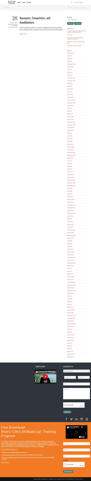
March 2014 (70, 307)
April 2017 (69, 218)
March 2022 (70, 94)
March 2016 (70, 249)
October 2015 (70, 260)
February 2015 (70, 276)
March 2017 (70, 221)
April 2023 (69, 86)
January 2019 (70, 177)
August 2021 (70, 105)
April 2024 (69, 75)
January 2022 (70, 97)
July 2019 (69, 160)
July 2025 (69, 56)
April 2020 (69, 141)
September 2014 (71, 290)
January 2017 (70, 227)
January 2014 (70, 312)
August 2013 (70, 326)
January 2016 (70, 254)
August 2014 (70, 293)
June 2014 (69, 299)
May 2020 (69, 138)
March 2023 (70, 89)
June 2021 (69, 108)
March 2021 (70, 114)
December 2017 (71, 205)
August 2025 (70, 53)
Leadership (14, 25)
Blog (24, 2)
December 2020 (71, 122)
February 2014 (70, 310)
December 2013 (71, 315)
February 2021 (70, 116)
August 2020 (70, 130)
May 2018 (69, 191)
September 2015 (71, 263)
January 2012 (70, 357)
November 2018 (71, 183)
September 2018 (71, 185)
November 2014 (71, 285)
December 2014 (71, 282)
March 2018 (70, 196)
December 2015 (71, 257)
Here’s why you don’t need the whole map (76, 42)
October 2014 (70, 288)
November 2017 (71, 207)
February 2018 (70, 199)
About (19, 2)
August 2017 (70, 216)
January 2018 (70, 202)
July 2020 (69, 133)
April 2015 (69, 271)
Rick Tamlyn (75, 7)
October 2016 (70, 232)
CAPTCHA (65, 460)
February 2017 (70, 224)
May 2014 (69, 301)
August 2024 (70, 67)
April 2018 (69, 194)
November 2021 (71, 100)
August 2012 (70, 340)
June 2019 (69, 163)
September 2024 (71, 64)
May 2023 (69, 83)
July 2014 (69, 296)
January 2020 (70, 149)
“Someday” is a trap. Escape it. (74, 45)
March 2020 (70, 144)
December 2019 (71, 152)
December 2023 (71, 78)
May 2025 (69, 61)
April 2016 (69, 246)
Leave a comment (13, 27)
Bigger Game (11, 24)
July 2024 (69, 69)
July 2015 (69, 268)
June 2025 (69, 58)
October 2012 (70, 337)
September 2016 (71, 235)
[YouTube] (82, 2)
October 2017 (70, 210)
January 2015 (70, 279)
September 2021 (71, 102)
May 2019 (69, 166)
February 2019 (70, 174)
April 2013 (69, 332)
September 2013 (71, 323)
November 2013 (71, 318)
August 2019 (70, 158)
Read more (23, 34)
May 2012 (69, 346)
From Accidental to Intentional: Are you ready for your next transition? (76, 31)
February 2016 (70, 252)
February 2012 (70, 354)
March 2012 (70, 351)
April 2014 (69, 304)
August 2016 (70, 238)
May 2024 (69, 72)
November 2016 (71, 230)
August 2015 (70, 265)
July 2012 (69, 343)
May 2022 (69, 91)
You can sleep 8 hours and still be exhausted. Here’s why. (75, 38)
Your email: (69, 17)
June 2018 (69, 188)
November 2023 (71, 80)
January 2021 (70, 119)
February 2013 (70, 334)
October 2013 (70, 321)
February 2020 (70, 147)
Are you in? (69, 35)
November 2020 (71, 125)
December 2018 (71, 180)
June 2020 (69, 136)
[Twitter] (76, 2)
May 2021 (69, 111)
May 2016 (69, 243)
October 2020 (70, 127)
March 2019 (70, 172)
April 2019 (69, 169)
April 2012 (69, 348)
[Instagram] (80, 2)
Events (29, 2)
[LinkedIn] (78, 2)
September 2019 (71, 155)
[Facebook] (74, 2)
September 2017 (71, 213)
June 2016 (69, 241)
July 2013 (69, 329)
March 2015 (70, 274)
